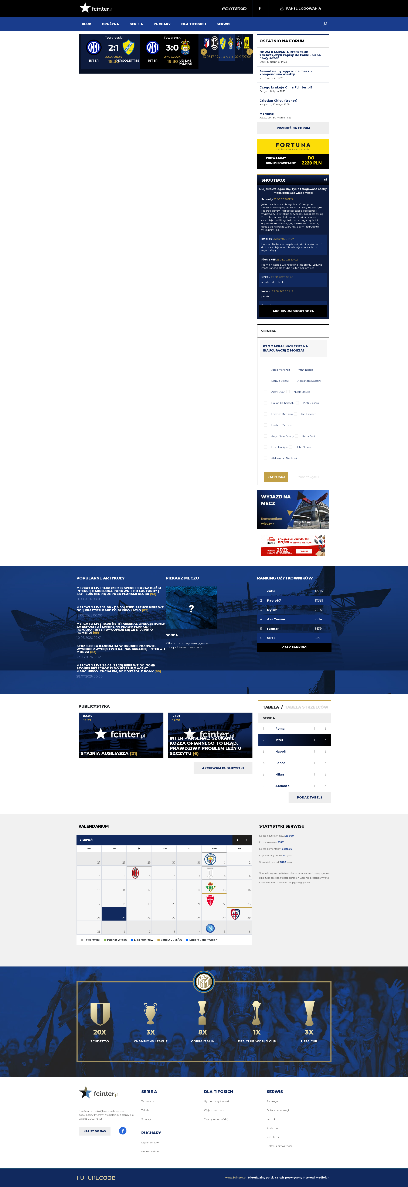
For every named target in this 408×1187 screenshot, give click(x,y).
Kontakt (272, 1119)
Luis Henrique (279, 447)
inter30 (266, 239)
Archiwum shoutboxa (293, 311)
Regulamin (273, 1137)
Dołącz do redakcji (278, 1110)
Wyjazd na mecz (214, 1110)
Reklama (272, 1128)
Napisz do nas (95, 1131)
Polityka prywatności (280, 1145)
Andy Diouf (278, 391)
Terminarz (147, 1101)
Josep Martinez (280, 369)
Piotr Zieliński (311, 402)
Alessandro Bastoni (309, 380)
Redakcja (272, 1101)
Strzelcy (146, 1119)
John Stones (303, 447)
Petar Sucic (309, 436)
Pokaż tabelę (309, 797)
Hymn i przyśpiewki (216, 1101)
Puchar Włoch (150, 1151)
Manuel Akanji (280, 380)
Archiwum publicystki (223, 768)
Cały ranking (294, 647)
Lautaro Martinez (282, 425)
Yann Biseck (305, 369)
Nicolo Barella (302, 391)
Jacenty (267, 199)
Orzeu (266, 277)
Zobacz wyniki (308, 477)
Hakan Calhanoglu (283, 402)
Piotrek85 (268, 259)
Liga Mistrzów (150, 1142)
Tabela (145, 1110)
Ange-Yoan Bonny (282, 436)
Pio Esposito (308, 414)
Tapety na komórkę (216, 1119)
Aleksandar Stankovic (284, 458)
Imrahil (266, 291)
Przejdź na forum (293, 128)
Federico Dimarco (282, 414)
